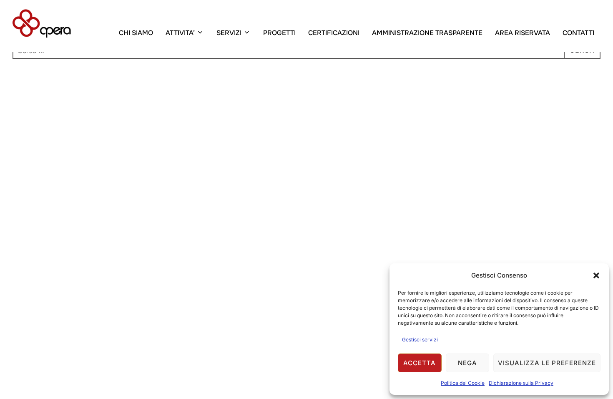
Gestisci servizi (420, 339)
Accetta (419, 363)
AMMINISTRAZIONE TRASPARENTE (427, 32)
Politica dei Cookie (463, 383)
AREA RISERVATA (522, 32)
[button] (596, 275)
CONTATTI (578, 32)
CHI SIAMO (136, 32)
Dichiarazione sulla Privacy (521, 383)
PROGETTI (279, 32)
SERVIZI (228, 32)
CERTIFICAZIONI (333, 32)
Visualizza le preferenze (547, 363)
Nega (467, 363)
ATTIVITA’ (180, 32)
